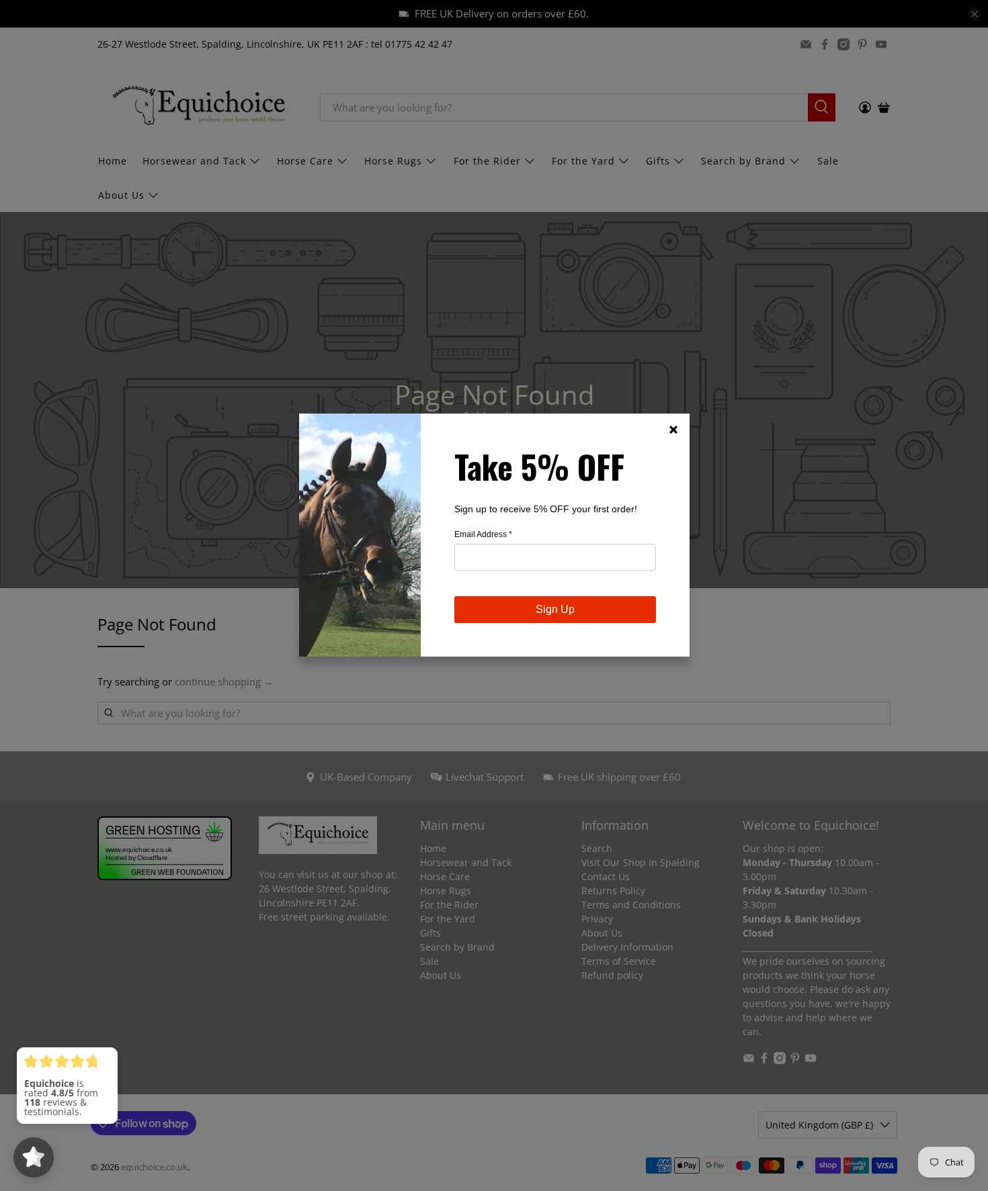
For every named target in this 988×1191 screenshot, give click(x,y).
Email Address (483, 534)
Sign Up (555, 609)
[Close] (673, 430)
